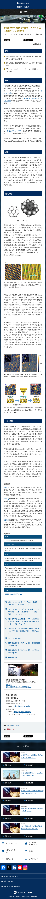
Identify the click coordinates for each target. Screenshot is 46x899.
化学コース (10, 729)
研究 (8, 725)
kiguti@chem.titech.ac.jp (22, 711)
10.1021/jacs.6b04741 (12, 594)
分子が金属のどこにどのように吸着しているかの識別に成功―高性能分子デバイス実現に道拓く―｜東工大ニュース (23, 611)
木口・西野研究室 (14, 638)
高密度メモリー (14, 131)
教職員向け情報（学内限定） (13, 886)
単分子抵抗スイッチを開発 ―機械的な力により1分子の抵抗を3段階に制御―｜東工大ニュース (23, 631)
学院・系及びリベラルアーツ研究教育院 (17, 687)
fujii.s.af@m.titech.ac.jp (22, 706)
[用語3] (6, 520)
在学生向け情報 (8, 881)
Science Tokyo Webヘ (11, 876)
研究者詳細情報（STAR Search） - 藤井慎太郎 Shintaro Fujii (24, 644)
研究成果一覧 (13, 657)
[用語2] (6, 498)
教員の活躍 (15, 725)
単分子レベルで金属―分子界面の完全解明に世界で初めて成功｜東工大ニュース (23, 603)
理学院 (8, 685)
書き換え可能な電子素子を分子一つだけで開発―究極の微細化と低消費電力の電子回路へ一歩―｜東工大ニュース (23, 621)
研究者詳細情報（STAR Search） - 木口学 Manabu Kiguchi (24, 651)
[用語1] (6, 487)
